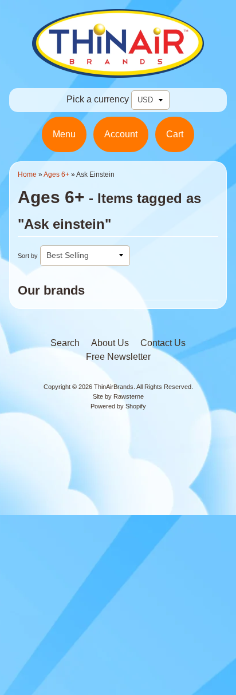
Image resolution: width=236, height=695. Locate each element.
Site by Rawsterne (118, 396)
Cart (174, 134)
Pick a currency (97, 99)
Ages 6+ (56, 174)
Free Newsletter (118, 357)
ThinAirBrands (113, 386)
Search (65, 343)
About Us (110, 343)
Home (27, 174)
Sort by (28, 255)
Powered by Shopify (118, 406)
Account (120, 134)
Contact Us (163, 343)
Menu (64, 134)
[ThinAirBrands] (118, 71)
